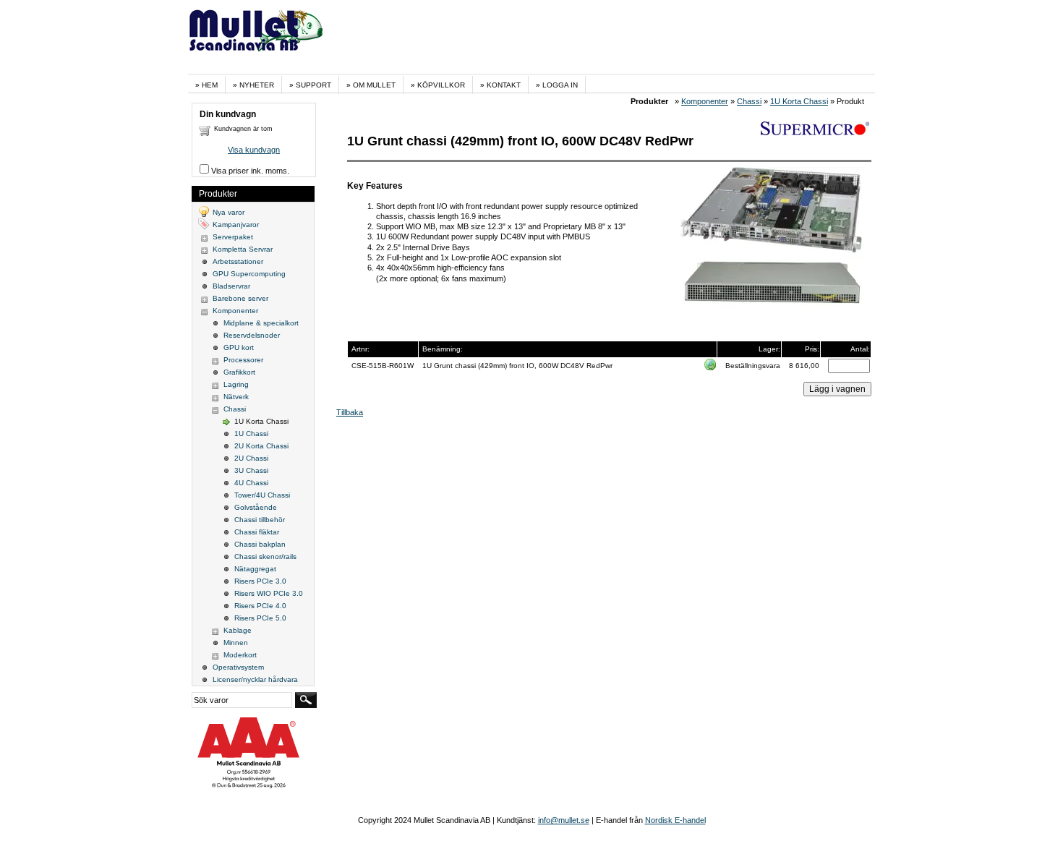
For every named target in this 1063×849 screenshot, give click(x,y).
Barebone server (240, 298)
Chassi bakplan (260, 544)
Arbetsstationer (238, 261)
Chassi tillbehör (259, 520)
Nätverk (236, 397)
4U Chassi (251, 483)
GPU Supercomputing (249, 274)
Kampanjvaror (236, 225)
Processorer (243, 360)
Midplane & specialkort (261, 323)
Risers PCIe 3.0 (260, 581)
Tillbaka (349, 412)
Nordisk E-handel (675, 820)
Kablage (237, 630)
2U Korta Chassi (261, 446)
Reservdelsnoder (251, 335)
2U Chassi (251, 458)
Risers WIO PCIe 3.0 (268, 593)
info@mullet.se (563, 820)
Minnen (235, 643)
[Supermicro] (815, 132)
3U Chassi (251, 470)
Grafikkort (239, 372)
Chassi (749, 101)
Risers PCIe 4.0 (260, 606)
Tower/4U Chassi (262, 495)
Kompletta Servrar (243, 249)
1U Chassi (251, 434)
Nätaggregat (255, 569)
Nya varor (228, 212)
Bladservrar (231, 286)
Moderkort (240, 655)
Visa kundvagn (254, 149)
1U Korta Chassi (799, 101)
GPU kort (238, 347)
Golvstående (255, 507)
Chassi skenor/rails (265, 556)
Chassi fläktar (256, 532)
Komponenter (704, 101)
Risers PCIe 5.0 (260, 618)
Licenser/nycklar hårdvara (255, 679)
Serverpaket (233, 237)
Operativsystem (238, 667)
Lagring (236, 384)
